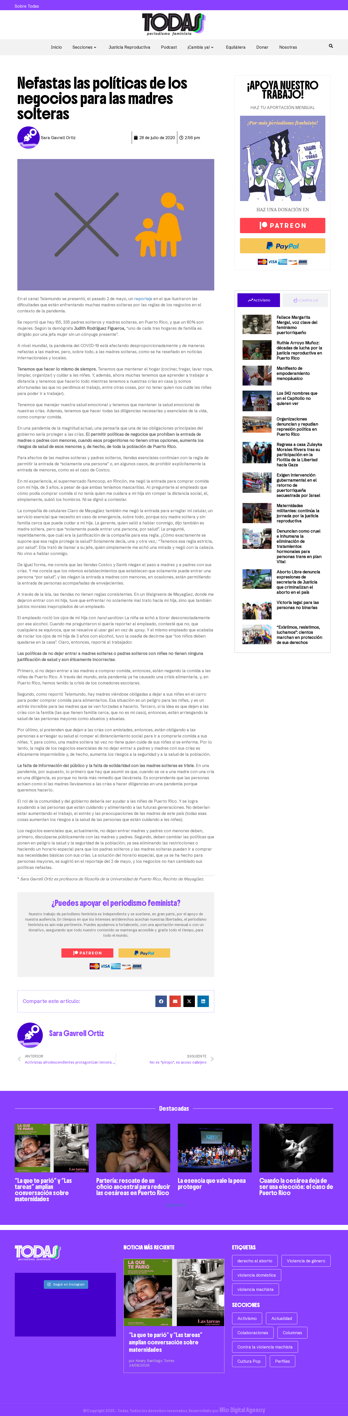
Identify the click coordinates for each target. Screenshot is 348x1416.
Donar (262, 47)
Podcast (169, 47)
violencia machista (255, 1289)
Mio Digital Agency (242, 1410)
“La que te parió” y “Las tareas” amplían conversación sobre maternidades (43, 1190)
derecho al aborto (254, 1260)
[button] (161, 1001)
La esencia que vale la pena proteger (212, 1183)
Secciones (82, 47)
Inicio (56, 47)
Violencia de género (306, 1260)
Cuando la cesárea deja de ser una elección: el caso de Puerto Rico (296, 1187)
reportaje (143, 298)
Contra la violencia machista (265, 1346)
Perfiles (282, 1361)
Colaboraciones (252, 1332)
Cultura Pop (249, 1361)
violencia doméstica (256, 1275)
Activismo (247, 1318)
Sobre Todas (27, 6)
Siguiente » (175, 1205)
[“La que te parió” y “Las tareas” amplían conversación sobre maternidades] (174, 1292)
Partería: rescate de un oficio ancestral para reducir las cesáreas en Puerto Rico (133, 1187)
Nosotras (288, 47)
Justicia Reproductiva (129, 47)
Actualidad (281, 1318)
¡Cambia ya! (199, 47)
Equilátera (236, 47)
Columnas (292, 1332)
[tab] (258, 300)
